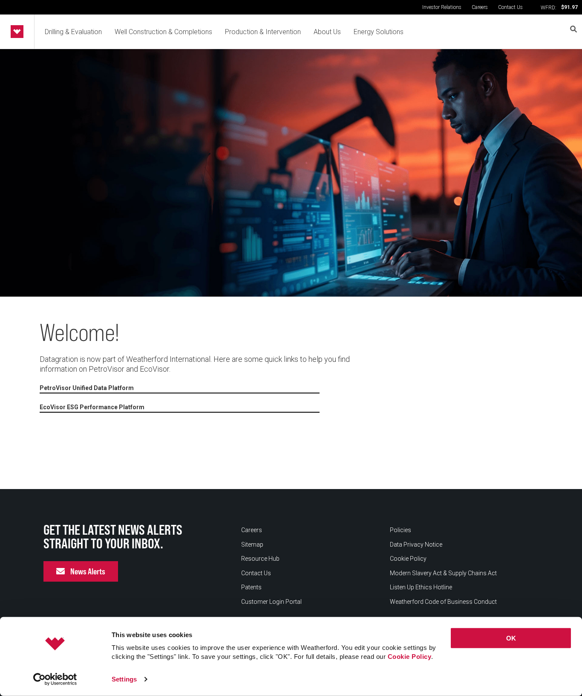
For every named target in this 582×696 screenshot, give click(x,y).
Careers (480, 7)
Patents (251, 587)
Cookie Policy (410, 656)
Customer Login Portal (271, 601)
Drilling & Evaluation (73, 32)
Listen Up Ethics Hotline (421, 587)
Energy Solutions (378, 32)
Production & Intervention (263, 32)
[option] (291, 173)
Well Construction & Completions (163, 32)
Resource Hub (260, 558)
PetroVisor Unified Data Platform (87, 387)
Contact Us (510, 7)
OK (511, 638)
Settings (124, 679)
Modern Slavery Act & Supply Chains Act (443, 573)
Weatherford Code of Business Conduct (443, 601)
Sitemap (252, 544)
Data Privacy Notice (416, 544)
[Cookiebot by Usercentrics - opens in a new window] (55, 679)
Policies (400, 530)
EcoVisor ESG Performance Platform (92, 407)
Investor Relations (441, 7)
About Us (327, 32)
